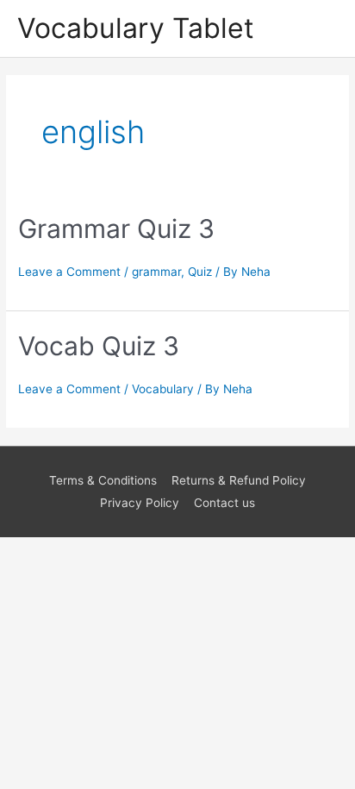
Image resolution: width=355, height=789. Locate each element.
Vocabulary (163, 389)
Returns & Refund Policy (238, 480)
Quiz (200, 272)
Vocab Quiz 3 (98, 345)
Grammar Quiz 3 (116, 228)
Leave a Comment (69, 272)
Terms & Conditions (103, 480)
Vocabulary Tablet (135, 28)
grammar (156, 272)
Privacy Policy (139, 503)
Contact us (224, 503)
